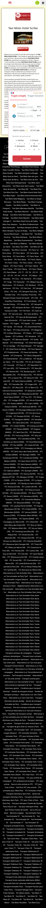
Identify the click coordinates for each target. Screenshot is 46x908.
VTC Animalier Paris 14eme (14, 765)
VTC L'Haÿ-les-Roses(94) (32, 541)
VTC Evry (15, 279)
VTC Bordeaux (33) (24, 375)
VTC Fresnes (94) (17, 551)
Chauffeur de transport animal (20, 714)
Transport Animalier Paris (13, 886)
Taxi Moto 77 (37, 893)
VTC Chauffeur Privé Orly (26, 295)
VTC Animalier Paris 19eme (26, 771)
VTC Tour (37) (26, 397)
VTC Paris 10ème (34, 259)
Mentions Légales (27, 144)
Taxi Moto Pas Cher (10, 192)
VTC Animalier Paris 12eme (19, 755)
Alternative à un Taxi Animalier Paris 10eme (22, 618)
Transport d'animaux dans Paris (18, 794)
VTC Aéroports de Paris (21, 307)
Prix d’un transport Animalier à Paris (27, 707)
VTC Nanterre (26, 279)
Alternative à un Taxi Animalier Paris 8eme (22, 611)
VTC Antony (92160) (12, 487)
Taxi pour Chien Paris (29, 839)
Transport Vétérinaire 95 (32, 858)
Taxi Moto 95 (28, 899)
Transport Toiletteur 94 (13, 871)
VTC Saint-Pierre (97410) (27, 461)
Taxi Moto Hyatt (9, 196)
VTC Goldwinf (37, 323)
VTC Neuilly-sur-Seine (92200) (29, 483)
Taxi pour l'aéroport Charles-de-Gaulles (27, 803)
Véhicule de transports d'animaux (16, 659)
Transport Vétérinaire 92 (12, 855)
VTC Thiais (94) (36, 544)
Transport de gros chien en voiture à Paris (23, 727)
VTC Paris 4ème (33, 253)
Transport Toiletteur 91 (33, 864)
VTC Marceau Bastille (20, 339)
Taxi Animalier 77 (16, 823)
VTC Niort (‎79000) (35, 493)
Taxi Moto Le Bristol (20, 205)
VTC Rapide (25, 323)
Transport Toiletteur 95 (32, 871)
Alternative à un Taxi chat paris (29, 663)
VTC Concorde (9, 365)
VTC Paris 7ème (33, 256)
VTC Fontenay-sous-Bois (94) (23, 531)
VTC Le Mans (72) (31, 387)
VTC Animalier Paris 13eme (26, 759)
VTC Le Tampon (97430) (20, 480)
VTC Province (19, 285)
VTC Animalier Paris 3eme (20, 743)
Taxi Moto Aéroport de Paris (27, 227)
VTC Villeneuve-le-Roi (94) (17, 557)
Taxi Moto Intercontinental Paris (29, 196)
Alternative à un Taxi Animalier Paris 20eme (22, 650)
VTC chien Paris (28, 775)
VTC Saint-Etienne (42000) (22, 381)
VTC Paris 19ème (35, 269)
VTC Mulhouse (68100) (27, 407)
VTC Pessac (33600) (10, 496)
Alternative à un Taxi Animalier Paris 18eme (22, 643)
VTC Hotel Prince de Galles (16, 349)
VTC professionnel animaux (23, 781)
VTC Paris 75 (21, 365)
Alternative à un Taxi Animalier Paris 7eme (22, 608)
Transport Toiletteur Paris (12, 864)
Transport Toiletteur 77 (13, 874)
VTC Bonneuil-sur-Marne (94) (30, 570)
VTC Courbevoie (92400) (29, 458)
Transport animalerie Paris (14, 826)
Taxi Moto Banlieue (19, 237)
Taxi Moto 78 (9, 896)
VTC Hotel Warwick (24, 346)
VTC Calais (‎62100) (31, 445)
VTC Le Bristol (18, 336)
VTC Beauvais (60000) (22, 503)
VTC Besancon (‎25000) (33, 391)
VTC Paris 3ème (19, 253)
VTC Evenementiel (11, 359)
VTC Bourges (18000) (27, 455)
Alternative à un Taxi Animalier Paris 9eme (22, 615)
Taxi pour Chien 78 (24, 848)
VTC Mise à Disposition (32, 355)
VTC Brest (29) (17, 387)
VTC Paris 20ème (10, 272)
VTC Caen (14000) (32, 403)
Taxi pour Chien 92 (22, 842)
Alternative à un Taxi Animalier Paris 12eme (22, 624)
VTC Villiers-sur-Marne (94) (15, 547)
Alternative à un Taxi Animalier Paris (17, 573)
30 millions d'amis (23, 893)
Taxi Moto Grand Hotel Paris (31, 192)
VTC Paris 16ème (31, 266)
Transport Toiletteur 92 (13, 867)
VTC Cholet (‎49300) (29, 509)
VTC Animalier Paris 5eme (26, 746)
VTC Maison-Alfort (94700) (27, 515)
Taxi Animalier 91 (13, 816)
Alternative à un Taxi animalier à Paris (19, 682)
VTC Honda (18, 327)
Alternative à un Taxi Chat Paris (21, 698)
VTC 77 (21, 272)
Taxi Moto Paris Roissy (30, 167)
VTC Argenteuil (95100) (15, 413)
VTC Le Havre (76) (15, 378)
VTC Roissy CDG (23, 304)
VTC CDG (34, 298)
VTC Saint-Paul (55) (20, 432)
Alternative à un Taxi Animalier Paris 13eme (22, 627)
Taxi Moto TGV (27, 234)
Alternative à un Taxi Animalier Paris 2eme (24, 592)
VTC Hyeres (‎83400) (26, 519)
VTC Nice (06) (36, 368)
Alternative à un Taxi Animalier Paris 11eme (22, 621)
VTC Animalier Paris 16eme (20, 768)
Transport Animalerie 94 (15, 832)
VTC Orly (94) (23, 554)
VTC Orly (13, 291)
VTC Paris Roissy (30, 301)
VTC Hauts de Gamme (29, 352)
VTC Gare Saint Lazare (27, 320)
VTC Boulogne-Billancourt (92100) (29, 410)
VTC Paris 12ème (26, 263)
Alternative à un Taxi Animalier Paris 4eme (22, 599)
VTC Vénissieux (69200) (29, 496)
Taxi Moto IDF (23, 189)
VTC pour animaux (17, 778)
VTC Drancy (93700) (28, 474)
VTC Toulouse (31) (23, 368)
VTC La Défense (26, 359)
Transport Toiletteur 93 (32, 867)
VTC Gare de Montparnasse (26, 317)
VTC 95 (24, 275)
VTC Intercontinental (21, 330)
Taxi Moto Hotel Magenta (15, 199)
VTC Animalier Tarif (21, 730)
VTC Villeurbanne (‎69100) (28, 394)
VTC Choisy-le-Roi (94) (25, 538)
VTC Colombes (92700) (26, 439)
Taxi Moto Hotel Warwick (20, 218)
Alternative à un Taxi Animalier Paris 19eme (22, 647)
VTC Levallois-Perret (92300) (21, 506)
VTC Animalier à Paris (33, 791)
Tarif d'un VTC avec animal (26, 787)
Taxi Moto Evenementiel (23, 240)
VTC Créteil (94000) (17, 426)
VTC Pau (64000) (16, 445)
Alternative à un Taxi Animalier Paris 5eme (22, 602)
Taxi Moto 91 (21, 896)
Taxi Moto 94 (17, 899)
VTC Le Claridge (9, 346)
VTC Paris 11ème (11, 263)
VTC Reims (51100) (31, 378)
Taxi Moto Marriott (21, 211)
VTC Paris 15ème (16, 266)
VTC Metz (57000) (10, 394)
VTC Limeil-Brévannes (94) (26, 563)
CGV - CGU (16, 144)
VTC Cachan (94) (32, 551)
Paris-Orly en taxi (10, 807)
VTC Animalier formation (28, 733)
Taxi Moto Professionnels (28, 224)
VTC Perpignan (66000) (20, 419)
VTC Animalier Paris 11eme (32, 762)
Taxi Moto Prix (35, 189)
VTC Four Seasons (35, 349)
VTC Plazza (27, 333)
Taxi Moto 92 (32, 896)
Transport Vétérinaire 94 (12, 858)
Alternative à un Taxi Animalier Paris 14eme (22, 631)
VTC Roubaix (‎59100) (22, 416)
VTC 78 (28, 272)
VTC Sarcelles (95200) (18, 493)
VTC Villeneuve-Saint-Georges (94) (16, 544)
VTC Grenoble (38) (16, 384)
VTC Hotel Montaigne (33, 343)
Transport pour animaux (31, 656)
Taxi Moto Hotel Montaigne (20, 215)
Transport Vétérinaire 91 (29, 851)
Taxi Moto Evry (34, 902)
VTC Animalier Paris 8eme (15, 752)
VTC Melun (33, 275)
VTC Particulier (19, 282)
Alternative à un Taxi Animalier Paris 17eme (22, 640)
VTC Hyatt (7, 330)
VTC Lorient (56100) (29, 487)
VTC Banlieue (30, 285)
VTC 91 (35, 272)
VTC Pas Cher (26, 288)
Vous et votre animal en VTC (22, 784)
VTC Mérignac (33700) (24, 477)
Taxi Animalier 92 (28, 816)
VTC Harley (8, 327)
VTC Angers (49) (31, 384)
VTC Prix (16, 288)
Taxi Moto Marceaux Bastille (23, 208)
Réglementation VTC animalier (15, 739)
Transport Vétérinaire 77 (12, 861)
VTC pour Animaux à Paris (29, 736)
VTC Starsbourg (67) (28, 371)
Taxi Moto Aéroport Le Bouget (26, 173)
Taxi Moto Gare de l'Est (29, 180)
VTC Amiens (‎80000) (15, 403)
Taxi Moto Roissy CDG (30, 170)
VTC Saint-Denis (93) (20, 423)
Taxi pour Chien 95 (30, 845)
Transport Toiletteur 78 (32, 874)
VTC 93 (10, 275)
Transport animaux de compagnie (18, 653)
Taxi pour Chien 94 (14, 845)
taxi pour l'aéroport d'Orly (28, 807)
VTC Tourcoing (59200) (20, 435)
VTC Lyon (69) (8, 368)
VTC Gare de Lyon (15, 314)
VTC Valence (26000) (11, 471)
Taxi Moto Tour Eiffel (20, 247)
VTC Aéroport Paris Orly (28, 291)
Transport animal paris (31, 679)
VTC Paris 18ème (20, 269)
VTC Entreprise (16, 355)
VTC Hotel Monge (17, 343)
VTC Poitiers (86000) (21, 429)
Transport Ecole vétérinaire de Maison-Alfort (22, 877)
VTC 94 (17, 275)
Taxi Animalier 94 (22, 819)
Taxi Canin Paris (13, 839)
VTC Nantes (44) (12, 371)
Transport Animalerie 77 (15, 835)
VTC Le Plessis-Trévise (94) (31, 567)
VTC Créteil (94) (32, 522)
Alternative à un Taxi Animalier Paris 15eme (22, 634)
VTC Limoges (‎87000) (16, 400)
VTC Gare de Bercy (31, 314)
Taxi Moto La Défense (18, 243)
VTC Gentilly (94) (10, 570)
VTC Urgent (14, 323)
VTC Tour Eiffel (18, 362)
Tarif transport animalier (21, 675)
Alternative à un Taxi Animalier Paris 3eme (22, 595)
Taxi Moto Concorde (19, 250)
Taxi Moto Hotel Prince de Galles (25, 221)
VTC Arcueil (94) (16, 560)
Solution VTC (12, 142)
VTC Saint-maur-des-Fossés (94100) (24, 451)
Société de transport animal (22, 691)
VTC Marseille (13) (34, 365)
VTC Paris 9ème (20, 259)
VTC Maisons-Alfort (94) (17, 528)
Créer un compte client (14, 147)
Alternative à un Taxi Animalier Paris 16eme (22, 637)
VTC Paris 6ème (19, 256)
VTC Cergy (8, 282)
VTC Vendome (30, 336)
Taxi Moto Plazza (19, 202)
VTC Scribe (34, 339)
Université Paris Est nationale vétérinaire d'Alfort (22, 883)
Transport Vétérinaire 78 (32, 861)
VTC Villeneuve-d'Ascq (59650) (29, 467)
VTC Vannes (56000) (29, 512)
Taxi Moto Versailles (19, 902)
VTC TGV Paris (24, 311)
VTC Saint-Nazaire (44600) (27, 464)
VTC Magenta (36, 330)
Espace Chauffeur (33, 147)
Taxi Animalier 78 (31, 823)
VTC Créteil (37, 279)
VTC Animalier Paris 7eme (31, 749)
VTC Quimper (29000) (29, 471)
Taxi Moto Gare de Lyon (29, 176)
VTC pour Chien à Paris (29, 800)
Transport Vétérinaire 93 (32, 855)
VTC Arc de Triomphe (33, 362)
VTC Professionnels (11, 352)
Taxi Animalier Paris (33, 813)
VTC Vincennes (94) (26, 535)
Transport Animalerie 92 (15, 829)
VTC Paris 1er (34, 250)
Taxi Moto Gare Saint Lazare (23, 186)
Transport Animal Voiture (14, 666)
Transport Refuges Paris (24, 890)
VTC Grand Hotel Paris (32, 327)
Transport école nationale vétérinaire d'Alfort (22, 880)
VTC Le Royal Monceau (12, 333)
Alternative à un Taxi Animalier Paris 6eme (22, 605)
